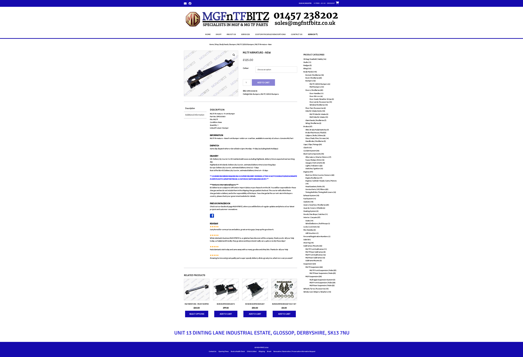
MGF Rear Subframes (313, 258)
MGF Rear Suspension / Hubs (321, 285)
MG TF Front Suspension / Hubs (321, 270)
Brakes (306, 126)
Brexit (269, 351)
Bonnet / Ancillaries (312, 75)
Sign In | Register (305, 3)
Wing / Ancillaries (312, 123)
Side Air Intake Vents (313, 111)
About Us (231, 34)
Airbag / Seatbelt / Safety (313, 59)
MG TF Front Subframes (314, 249)
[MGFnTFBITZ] (261, 19)
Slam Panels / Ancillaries (314, 120)
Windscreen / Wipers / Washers (315, 292)
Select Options (196, 314)
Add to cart (263, 82)
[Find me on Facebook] (190, 3)
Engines (306, 172)
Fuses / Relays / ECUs (313, 160)
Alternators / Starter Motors (316, 157)
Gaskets (306, 202)
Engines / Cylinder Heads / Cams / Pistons (321, 181)
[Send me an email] (185, 3)
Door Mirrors (315, 96)
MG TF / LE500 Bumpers (245, 44)
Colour (246, 68)
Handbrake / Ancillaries (314, 141)
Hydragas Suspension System (321, 280)
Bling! (305, 68)
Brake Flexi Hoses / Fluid (314, 132)
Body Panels (224, 44)
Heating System (309, 211)
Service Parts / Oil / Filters (315, 189)
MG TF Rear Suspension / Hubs (321, 273)
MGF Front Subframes (314, 255)
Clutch (305, 147)
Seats (307, 221)
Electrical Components (312, 154)
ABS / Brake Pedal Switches (316, 130)
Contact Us (296, 34)
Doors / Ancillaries (312, 90)
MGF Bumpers (315, 87)
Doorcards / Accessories (319, 102)
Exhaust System (309, 195)
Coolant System (309, 151)
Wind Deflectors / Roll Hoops (316, 223)
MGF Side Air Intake (317, 117)
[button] (233, 55)
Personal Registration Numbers (315, 236)
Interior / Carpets (310, 217)
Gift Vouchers (310, 233)
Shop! (218, 34)
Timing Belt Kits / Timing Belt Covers (319, 192)
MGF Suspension (311, 276)
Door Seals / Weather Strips (321, 99)
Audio (305, 62)
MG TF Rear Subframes (314, 252)
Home (208, 34)
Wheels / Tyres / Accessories (314, 289)
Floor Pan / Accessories (314, 108)
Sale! (305, 239)
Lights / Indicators (312, 166)
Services (245, 34)
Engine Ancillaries (312, 178)
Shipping (262, 351)
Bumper (225, 128)
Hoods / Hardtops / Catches (314, 214)
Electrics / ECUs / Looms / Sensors (318, 175)
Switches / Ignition (312, 168)
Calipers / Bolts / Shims (314, 135)
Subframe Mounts (312, 260)
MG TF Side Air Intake (318, 114)
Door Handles (315, 93)
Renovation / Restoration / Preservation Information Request (294, 351)
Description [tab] (190, 108)
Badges (306, 65)
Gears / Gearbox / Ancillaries (314, 205)
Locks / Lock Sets (310, 227)
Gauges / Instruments (313, 163)
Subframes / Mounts (311, 246)
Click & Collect (251, 351)
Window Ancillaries (317, 105)
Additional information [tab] (194, 115)
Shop (217, 44)
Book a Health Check (238, 351)
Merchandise (308, 230)
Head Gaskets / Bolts (313, 186)
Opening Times (223, 351)
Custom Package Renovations (270, 34)
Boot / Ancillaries (312, 78)
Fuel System (308, 198)
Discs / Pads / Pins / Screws (315, 138)
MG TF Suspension (312, 267)
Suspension (307, 264)
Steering (306, 243)
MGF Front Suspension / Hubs (321, 282)
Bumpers (233, 44)
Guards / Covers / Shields (313, 208)
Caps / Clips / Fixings (311, 144)
